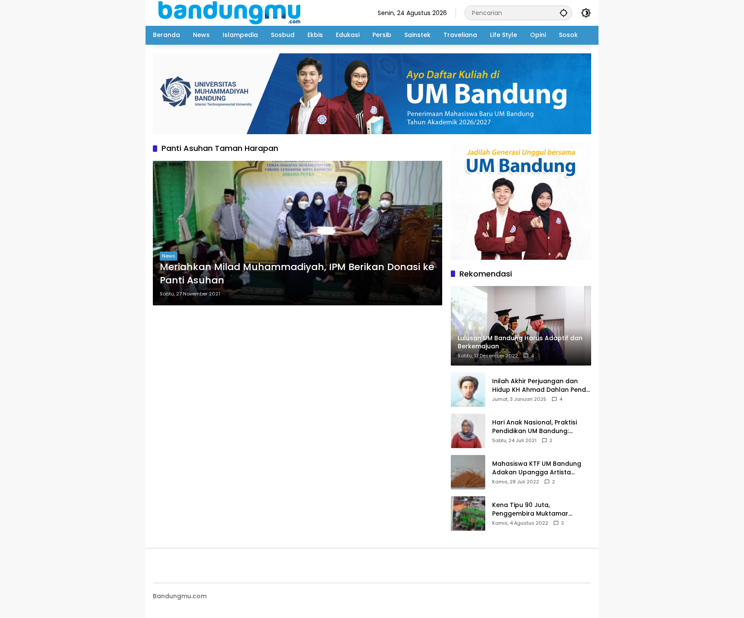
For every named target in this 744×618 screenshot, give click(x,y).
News (168, 255)
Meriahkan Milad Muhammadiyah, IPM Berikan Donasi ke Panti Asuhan (297, 274)
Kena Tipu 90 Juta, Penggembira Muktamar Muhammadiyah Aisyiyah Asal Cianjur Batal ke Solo (539, 509)
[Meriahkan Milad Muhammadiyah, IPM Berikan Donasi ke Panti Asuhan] (297, 233)
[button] (563, 13)
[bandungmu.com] (232, 12)
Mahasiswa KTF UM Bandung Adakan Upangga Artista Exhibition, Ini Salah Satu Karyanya (536, 468)
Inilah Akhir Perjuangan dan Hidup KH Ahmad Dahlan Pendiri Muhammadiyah (541, 385)
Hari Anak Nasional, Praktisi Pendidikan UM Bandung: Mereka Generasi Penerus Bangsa (534, 426)
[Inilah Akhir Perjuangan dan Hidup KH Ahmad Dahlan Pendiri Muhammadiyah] (468, 389)
